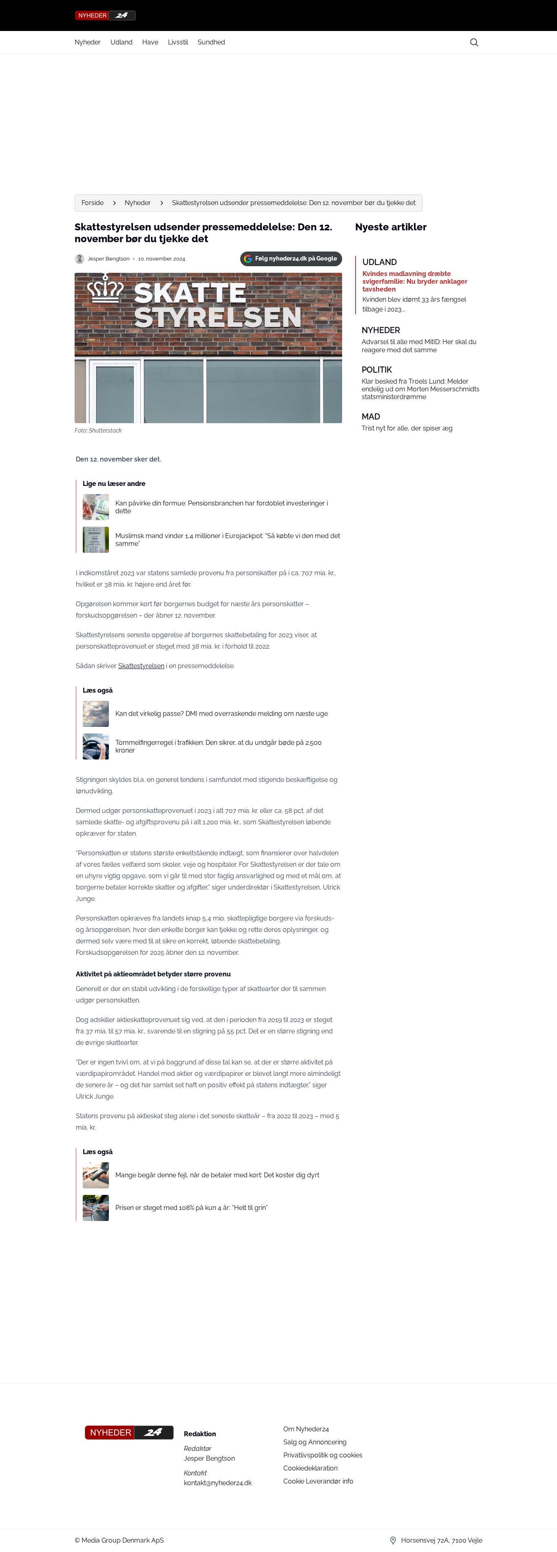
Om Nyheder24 (306, 1429)
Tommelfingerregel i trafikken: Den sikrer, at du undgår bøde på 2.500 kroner (218, 746)
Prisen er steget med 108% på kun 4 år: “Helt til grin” (191, 1208)
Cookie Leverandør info (318, 1481)
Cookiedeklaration (310, 1468)
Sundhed (211, 42)
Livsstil (178, 42)
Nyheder (88, 42)
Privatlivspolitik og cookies (322, 1455)
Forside (93, 203)
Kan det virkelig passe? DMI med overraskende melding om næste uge (221, 713)
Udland (122, 42)
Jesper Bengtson (109, 259)
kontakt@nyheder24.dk (218, 1483)
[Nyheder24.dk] (278, 15)
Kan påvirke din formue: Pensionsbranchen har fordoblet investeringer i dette (221, 507)
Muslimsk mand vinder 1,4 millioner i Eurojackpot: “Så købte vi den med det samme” (227, 540)
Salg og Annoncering (315, 1442)
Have (150, 42)
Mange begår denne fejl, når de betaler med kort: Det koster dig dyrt (217, 1175)
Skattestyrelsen (141, 666)
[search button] (474, 42)
